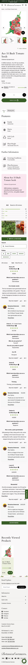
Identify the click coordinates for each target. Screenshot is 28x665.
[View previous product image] (3, 27)
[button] (21, 48)
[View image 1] (5, 40)
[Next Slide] (25, 228)
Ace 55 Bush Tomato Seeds (6, 562)
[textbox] (14, 246)
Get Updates (21, 587)
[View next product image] (24, 27)
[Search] (5, 5)
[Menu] (2, 5)
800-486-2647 (10, 639)
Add (9, 572)
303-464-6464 (11, 641)
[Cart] (25, 5)
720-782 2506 (8, 637)
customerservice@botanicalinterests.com (12, 646)
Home (3, 9)
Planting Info (11, 110)
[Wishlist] (22, 5)
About (3, 110)
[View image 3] (19, 40)
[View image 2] (12, 40)
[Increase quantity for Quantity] (24, 95)
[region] (14, 228)
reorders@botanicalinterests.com (10, 648)
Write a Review (17, 239)
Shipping (6, 86)
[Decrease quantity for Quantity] (4, 95)
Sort (13, 263)
